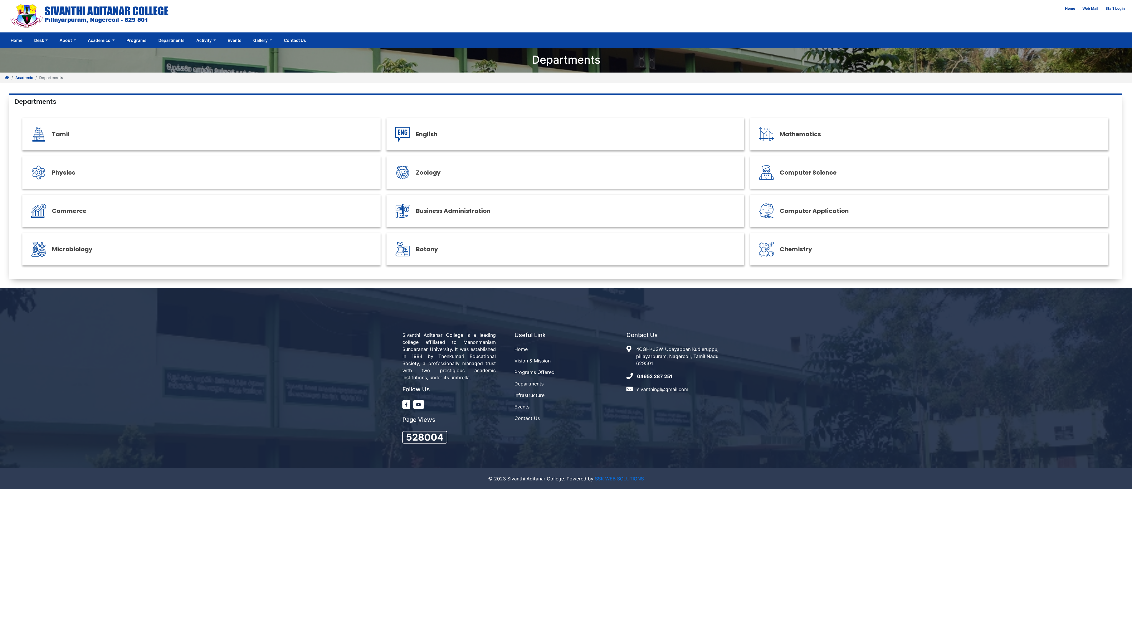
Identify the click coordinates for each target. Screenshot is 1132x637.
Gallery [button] (261, 40)
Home (1070, 8)
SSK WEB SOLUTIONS (619, 479)
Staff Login (1115, 8)
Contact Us (295, 40)
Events (234, 40)
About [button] (66, 40)
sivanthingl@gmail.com (662, 389)
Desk (39, 40)
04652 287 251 (654, 376)
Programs (136, 40)
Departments (171, 40)
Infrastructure (529, 395)
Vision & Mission (532, 361)
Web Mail (1090, 8)
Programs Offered (534, 372)
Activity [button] (204, 40)
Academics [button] (99, 40)
